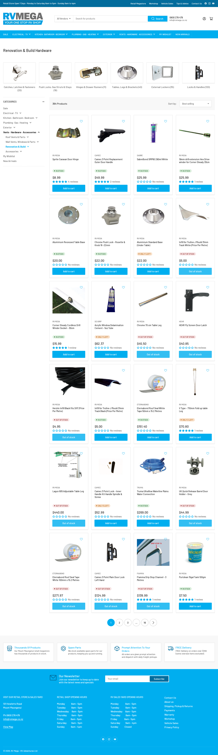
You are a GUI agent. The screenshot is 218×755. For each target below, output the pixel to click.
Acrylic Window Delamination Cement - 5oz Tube (109, 326)
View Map (8, 726)
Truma (140, 487)
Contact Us (197, 3)
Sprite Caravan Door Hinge (66, 159)
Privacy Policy (171, 727)
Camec (98, 155)
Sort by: (172, 103)
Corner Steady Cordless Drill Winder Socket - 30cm (66, 326)
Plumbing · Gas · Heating (84, 34)
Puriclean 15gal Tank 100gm (192, 577)
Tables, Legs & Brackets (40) (127, 87)
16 (145, 622)
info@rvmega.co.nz (13, 719)
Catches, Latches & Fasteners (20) (19, 89)
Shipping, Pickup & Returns (178, 706)
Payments (169, 710)
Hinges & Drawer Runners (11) (91, 87)
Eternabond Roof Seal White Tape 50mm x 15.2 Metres (151, 409)
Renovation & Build (16, 146)
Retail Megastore (138, 3)
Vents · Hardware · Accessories (135, 34)
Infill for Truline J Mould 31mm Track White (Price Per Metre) (193, 243)
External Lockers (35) (162, 87)
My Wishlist (165, 34)
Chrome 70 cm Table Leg (149, 325)
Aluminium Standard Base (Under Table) (150, 243)
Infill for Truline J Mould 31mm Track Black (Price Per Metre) (109, 409)
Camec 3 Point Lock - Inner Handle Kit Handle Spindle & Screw (108, 494)
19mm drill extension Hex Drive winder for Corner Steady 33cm (194, 161)
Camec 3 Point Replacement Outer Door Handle (109, 161)
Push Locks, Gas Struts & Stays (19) (55, 89)
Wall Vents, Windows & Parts (20, 141)
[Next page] (153, 622)
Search (159, 18)
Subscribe (159, 678)
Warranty (169, 714)
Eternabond (143, 404)
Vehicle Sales (167, 3)
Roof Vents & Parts (15, 137)
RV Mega (15, 751)
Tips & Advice (182, 3)
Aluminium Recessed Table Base (69, 242)
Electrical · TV (20, 34)
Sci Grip (98, 321)
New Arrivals (183, 34)
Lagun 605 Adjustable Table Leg (68, 491)
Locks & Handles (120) (198, 87)
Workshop (153, 3)
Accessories (12, 151)
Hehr (181, 321)
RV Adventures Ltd (28, 751)
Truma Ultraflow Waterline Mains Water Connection (153, 493)
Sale (5, 34)
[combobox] (120, 18)
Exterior (107, 34)
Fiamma (140, 573)
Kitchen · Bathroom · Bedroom (50, 34)
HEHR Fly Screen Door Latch (193, 325)
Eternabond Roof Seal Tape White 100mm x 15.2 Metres (66, 578)
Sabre (140, 155)
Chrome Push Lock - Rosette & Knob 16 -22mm (110, 243)
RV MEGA (56, 155)
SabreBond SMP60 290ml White (152, 159)
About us (168, 701)
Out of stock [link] (195, 271)
